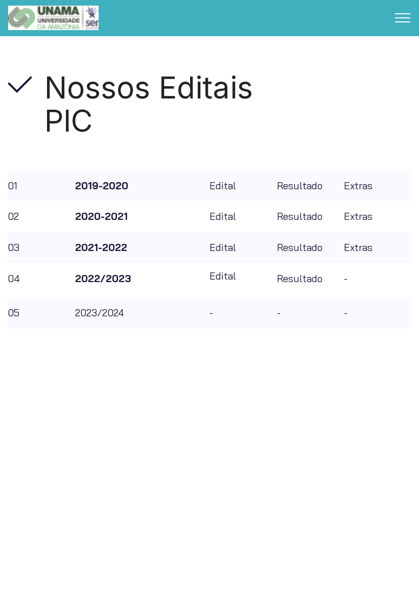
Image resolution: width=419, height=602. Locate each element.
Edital (223, 186)
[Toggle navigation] (403, 18)
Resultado (299, 186)
